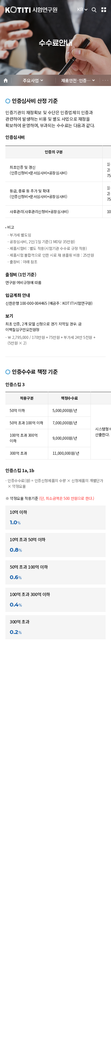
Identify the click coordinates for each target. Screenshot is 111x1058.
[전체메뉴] (103, 9)
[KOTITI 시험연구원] (31, 9)
